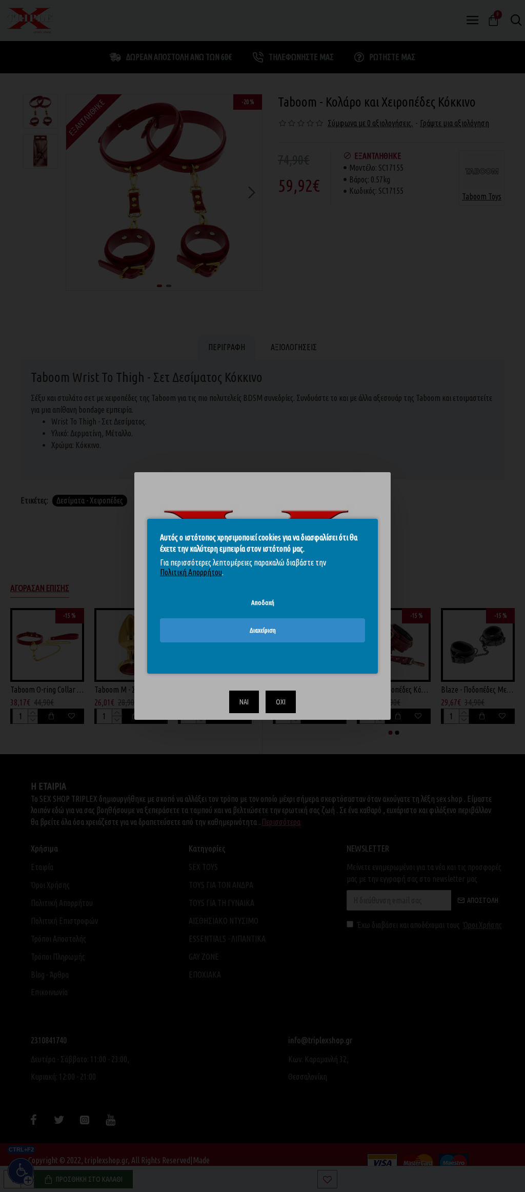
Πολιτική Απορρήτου (191, 572)
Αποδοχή (262, 601)
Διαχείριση (263, 630)
